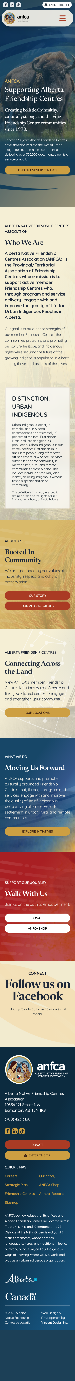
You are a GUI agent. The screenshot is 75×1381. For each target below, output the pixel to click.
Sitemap (11, 1202)
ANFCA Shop (49, 1184)
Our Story (47, 1176)
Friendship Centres (20, 1193)
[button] (37, 170)
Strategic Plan (16, 1184)
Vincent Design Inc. (54, 1322)
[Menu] (63, 18)
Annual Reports (52, 1193)
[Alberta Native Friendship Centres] (36, 1069)
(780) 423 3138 (17, 1119)
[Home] (16, 18)
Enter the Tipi (58, 5)
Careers (11, 1176)
